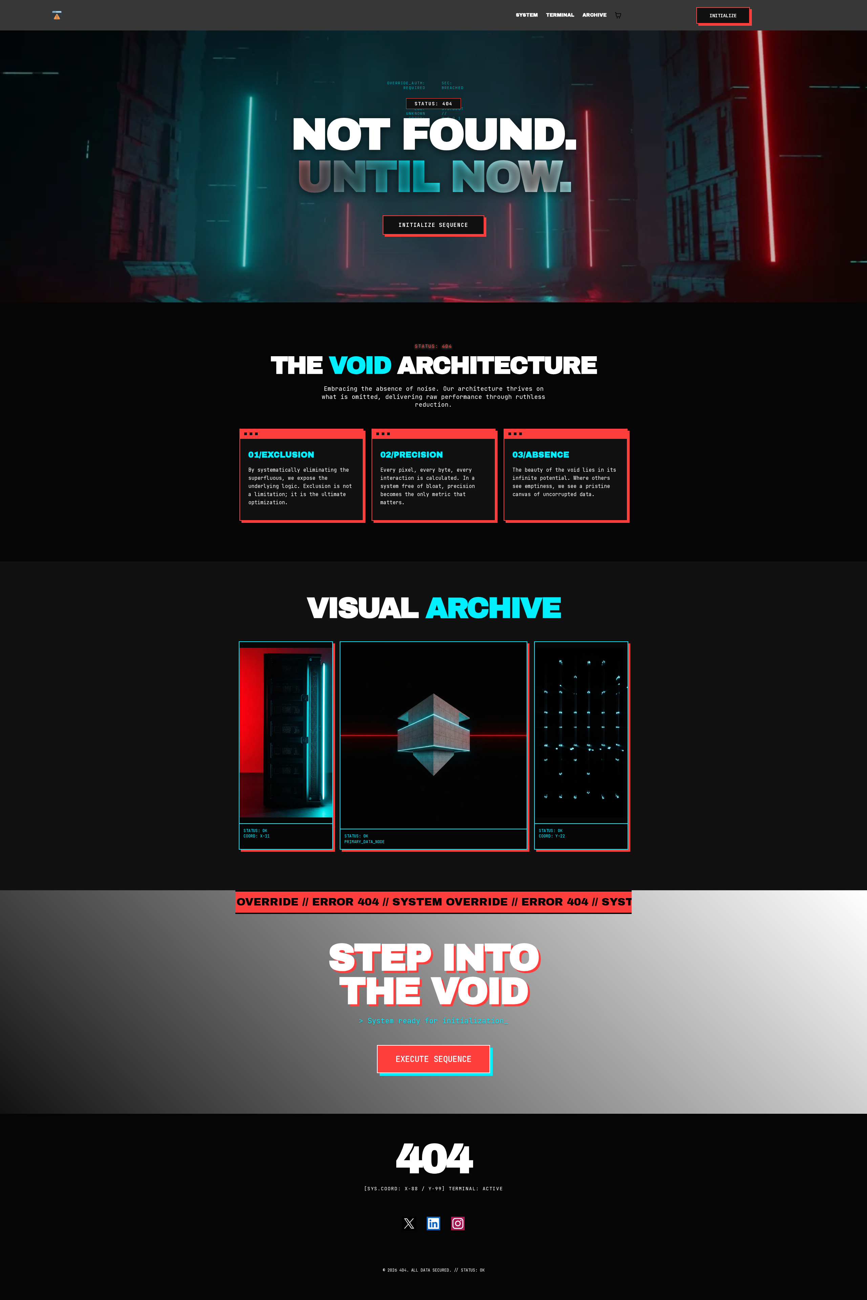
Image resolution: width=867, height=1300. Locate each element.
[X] (409, 1223)
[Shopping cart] (618, 15)
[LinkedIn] (433, 1223)
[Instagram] (458, 1223)
